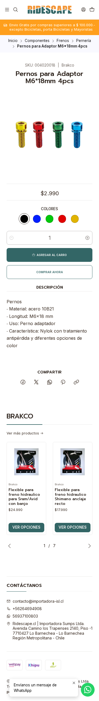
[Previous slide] (11, 545)
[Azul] (36, 218)
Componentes (37, 41)
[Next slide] (88, 545)
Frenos (63, 41)
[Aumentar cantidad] (87, 237)
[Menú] (7, 9)
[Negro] (24, 218)
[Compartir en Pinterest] (63, 383)
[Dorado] (74, 218)
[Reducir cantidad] (11, 237)
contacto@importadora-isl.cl (38, 601)
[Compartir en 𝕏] (36, 383)
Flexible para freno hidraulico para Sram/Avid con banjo (24, 497)
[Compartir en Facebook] (23, 383)
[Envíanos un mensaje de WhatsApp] (88, 690)
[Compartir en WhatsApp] (49, 383)
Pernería (83, 41)
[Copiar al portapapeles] (76, 383)
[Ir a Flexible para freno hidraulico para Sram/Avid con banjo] (26, 462)
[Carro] (92, 9)
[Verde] (49, 218)
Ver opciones (26, 527)
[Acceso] (83, 9)
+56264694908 (27, 608)
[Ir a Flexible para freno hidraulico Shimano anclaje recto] (72, 462)
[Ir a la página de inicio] (49, 9)
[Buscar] (15, 9)
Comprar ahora (49, 272)
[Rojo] (62, 218)
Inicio (13, 41)
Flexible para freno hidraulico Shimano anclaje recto (70, 497)
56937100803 (25, 616)
